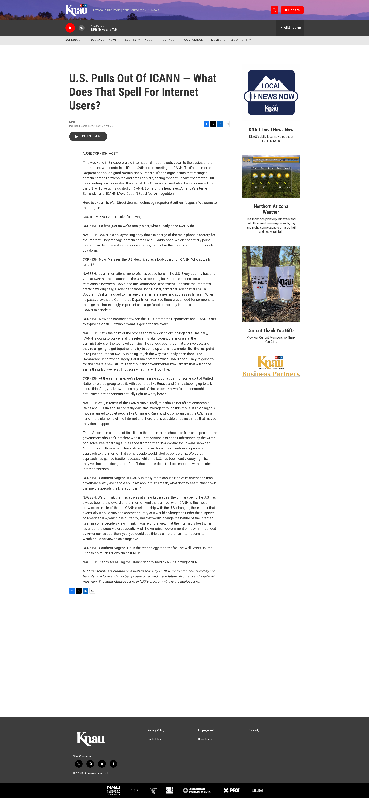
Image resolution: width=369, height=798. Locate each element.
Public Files (154, 739)
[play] (70, 28)
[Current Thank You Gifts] (271, 284)
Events (130, 39)
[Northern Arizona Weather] (271, 176)
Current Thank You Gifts (270, 330)
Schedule (72, 39)
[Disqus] (184, 665)
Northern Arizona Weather (271, 209)
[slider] (87, 28)
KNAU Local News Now (271, 130)
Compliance (193, 39)
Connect (169, 39)
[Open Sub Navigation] (83, 39)
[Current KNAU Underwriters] (271, 366)
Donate (294, 10)
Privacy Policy (156, 730)
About (149, 39)
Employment (206, 730)
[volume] (81, 28)
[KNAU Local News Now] (271, 92)
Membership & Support (229, 39)
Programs (96, 39)
